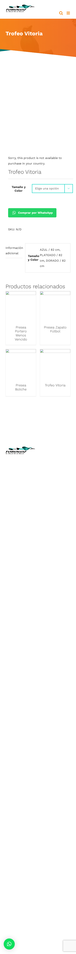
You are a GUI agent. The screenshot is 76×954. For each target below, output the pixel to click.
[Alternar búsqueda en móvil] (61, 13)
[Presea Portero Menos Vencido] (21, 294)
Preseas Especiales (20, 599)
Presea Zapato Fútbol (55, 329)
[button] (9, 944)
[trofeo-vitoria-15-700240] (38, 110)
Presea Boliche (21, 387)
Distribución (56, 496)
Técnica (55, 474)
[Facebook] (45, 552)
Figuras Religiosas (56, 485)
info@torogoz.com (20, 499)
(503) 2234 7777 (23, 491)
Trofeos (20, 566)
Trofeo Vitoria (55, 385)
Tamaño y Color (19, 188)
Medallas (20, 571)
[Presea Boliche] (21, 352)
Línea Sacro (55, 490)
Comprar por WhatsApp (35, 212)
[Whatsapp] (59, 552)
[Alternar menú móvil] (68, 13)
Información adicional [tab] (14, 250)
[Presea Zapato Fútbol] (55, 294)
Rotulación (20, 621)
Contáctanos (55, 501)
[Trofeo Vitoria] (55, 352)
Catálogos (56, 479)
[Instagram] (52, 552)
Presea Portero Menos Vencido (21, 333)
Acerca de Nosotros (56, 469)
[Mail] (66, 552)
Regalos (20, 615)
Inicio (56, 463)
